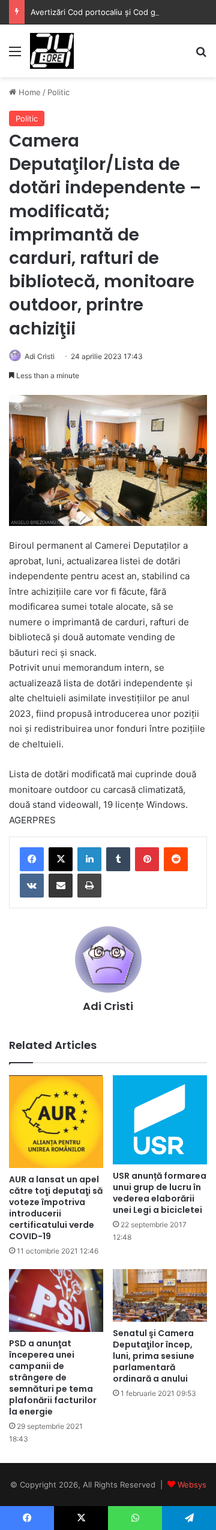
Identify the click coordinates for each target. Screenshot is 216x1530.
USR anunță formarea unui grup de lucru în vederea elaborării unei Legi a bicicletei (159, 1193)
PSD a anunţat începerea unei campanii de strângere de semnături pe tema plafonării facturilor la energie (53, 1377)
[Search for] (201, 55)
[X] (61, 859)
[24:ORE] (52, 51)
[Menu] (15, 55)
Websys (192, 1484)
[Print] (89, 886)
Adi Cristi (40, 356)
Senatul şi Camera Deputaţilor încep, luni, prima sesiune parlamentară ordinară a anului (153, 1356)
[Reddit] (176, 859)
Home (28, 92)
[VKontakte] (32, 886)
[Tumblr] (118, 859)
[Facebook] (32, 859)
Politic (58, 92)
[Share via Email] (61, 886)
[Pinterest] (147, 859)
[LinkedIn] (89, 859)
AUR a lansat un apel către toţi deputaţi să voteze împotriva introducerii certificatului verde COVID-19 (56, 1207)
